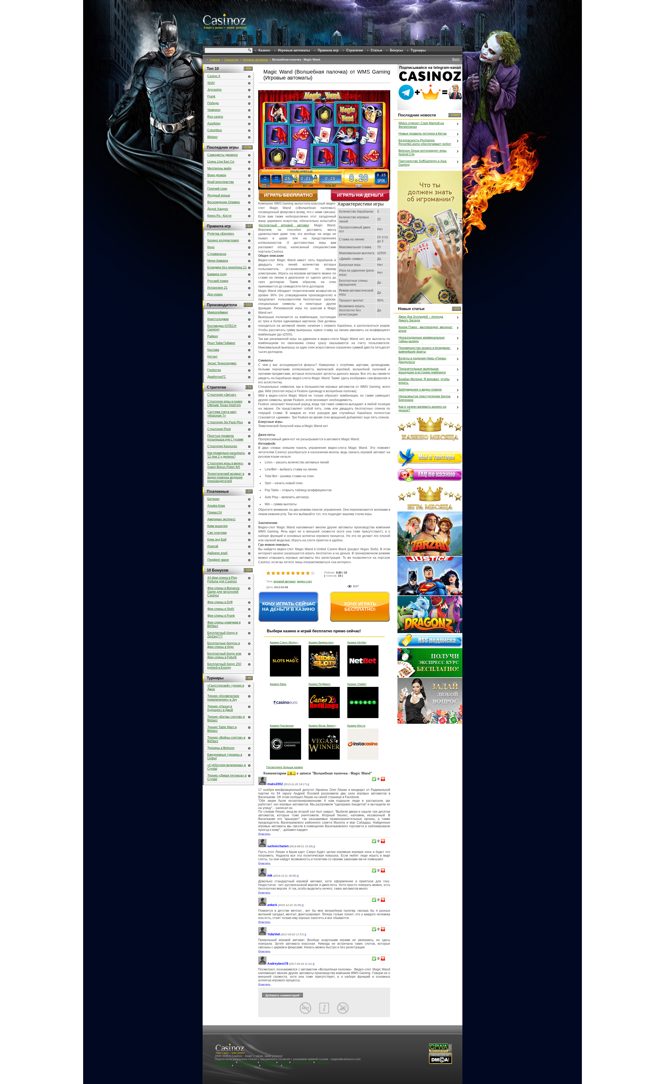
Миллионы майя (219, 168)
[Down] (383, 779)
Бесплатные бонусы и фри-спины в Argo (223, 645)
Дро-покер (215, 294)
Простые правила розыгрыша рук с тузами (225, 437)
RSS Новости (271, 1065)
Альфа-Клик (216, 506)
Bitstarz (212, 137)
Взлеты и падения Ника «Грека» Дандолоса (422, 360)
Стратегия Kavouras (222, 446)
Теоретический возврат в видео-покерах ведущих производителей (225, 477)
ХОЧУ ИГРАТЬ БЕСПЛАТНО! (360, 606)
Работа (288, 1065)
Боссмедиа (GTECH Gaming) (221, 327)
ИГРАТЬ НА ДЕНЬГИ (360, 195)
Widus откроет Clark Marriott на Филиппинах (421, 125)
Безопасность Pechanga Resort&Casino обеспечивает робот (424, 142)
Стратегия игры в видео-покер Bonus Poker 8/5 (225, 465)
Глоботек (214, 370)
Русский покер (217, 281)
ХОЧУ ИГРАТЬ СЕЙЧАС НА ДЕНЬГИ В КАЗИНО (288, 606)
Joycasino (214, 89)
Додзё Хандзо (217, 209)
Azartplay (214, 123)
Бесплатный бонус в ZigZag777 (222, 634)
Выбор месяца (225, 1062)
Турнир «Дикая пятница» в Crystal (227, 777)
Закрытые (322, 1062)
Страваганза (216, 254)
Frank (211, 96)
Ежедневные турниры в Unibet (224, 756)
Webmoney (268, 1062)
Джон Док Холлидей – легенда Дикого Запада (420, 318)
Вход (456, 59)
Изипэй (212, 546)
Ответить (264, 833)
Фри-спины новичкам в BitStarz (224, 624)
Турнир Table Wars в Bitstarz (222, 729)
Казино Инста (356, 725)
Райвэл (212, 336)
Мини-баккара (217, 260)
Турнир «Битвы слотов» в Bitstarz (226, 718)
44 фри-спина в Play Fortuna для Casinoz (222, 579)
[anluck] (262, 905)
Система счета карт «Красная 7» (222, 413)
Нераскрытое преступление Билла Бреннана (424, 398)
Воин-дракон (216, 175)
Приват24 (214, 512)
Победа (213, 103)
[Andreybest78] (262, 963)
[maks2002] (262, 784)
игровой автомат (285, 581)
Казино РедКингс (320, 684)
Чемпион (214, 110)
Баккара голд (217, 274)
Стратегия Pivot (219, 429)
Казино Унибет (357, 684)
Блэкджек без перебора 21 (227, 267)
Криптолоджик (218, 319)
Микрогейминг (217, 312)
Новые (283, 1062)
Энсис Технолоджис (222, 363)
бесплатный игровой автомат (284, 225)
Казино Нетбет (357, 642)
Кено (211, 247)
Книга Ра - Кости (219, 216)
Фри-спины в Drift (219, 602)
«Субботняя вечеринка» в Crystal (226, 767)
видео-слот (304, 581)
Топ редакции (247, 1062)
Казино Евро (278, 684)
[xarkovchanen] (262, 846)
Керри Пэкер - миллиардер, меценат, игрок (425, 329)
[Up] (374, 779)
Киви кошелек (217, 526)
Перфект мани (218, 560)
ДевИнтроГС (216, 377)
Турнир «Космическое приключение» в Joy (223, 697)
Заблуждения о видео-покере (420, 389)
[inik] (262, 875)
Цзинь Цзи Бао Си (220, 161)
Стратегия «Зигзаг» (221, 395)
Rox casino (215, 117)
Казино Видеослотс (321, 642)
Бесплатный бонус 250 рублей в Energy (224, 665)
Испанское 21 (217, 288)
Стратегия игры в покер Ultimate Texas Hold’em (224, 403)
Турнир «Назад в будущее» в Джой (220, 708)
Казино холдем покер (223, 240)
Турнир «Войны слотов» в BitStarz (226, 739)
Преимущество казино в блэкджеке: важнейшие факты (424, 349)
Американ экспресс (221, 519)
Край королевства (220, 182)
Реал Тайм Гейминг (221, 343)
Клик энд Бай (217, 539)
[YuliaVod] (262, 934)
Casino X (213, 76)
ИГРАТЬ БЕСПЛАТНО (288, 195)
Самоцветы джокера (222, 155)
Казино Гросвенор (282, 725)
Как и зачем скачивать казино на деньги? (422, 408)
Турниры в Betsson (221, 748)
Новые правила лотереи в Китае (422, 133)
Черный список (302, 1062)
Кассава (213, 350)
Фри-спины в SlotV (220, 609)
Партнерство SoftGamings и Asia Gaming (422, 163)
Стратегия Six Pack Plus (225, 422)
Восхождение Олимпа (223, 202)
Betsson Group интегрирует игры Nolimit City (422, 152)
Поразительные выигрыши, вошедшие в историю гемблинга (422, 370)
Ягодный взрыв (218, 195)
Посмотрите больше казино (284, 767)
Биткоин (213, 499)
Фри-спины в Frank (221, 615)
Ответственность (246, 1065)
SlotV (211, 83)
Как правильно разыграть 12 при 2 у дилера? (226, 454)
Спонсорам (222, 1065)
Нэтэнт (212, 356)
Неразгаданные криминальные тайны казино (421, 339)
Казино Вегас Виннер (322, 725)
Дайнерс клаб (217, 553)
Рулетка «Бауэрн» (220, 233)
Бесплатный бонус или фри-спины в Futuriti (224, 655)
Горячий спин (217, 188)
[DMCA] (440, 1063)
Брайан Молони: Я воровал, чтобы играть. (424, 381)
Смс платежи (217, 533)
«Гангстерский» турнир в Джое (225, 687)
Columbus (214, 130)
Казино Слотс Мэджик (284, 642)
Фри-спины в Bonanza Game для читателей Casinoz (223, 591)
